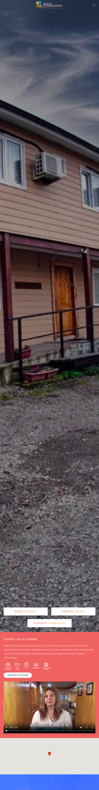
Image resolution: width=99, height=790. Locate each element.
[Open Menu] (94, 5)
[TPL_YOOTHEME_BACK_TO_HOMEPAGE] (49, 5)
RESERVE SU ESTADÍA (17, 675)
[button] (49, 754)
